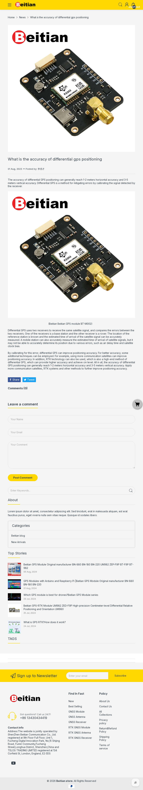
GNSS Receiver (77, 722)
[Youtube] (13, 763)
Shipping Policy (104, 738)
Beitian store (64, 780)
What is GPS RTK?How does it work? (45, 622)
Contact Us (105, 706)
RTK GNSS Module (79, 727)
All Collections (105, 713)
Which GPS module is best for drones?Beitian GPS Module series (61, 594)
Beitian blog (18, 535)
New (71, 701)
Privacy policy (103, 721)
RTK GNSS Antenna (80, 732)
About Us (104, 701)
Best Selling (75, 706)
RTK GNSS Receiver (80, 737)
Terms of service (104, 747)
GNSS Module (77, 711)
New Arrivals (18, 542)
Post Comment (22, 477)
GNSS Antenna (77, 716)
